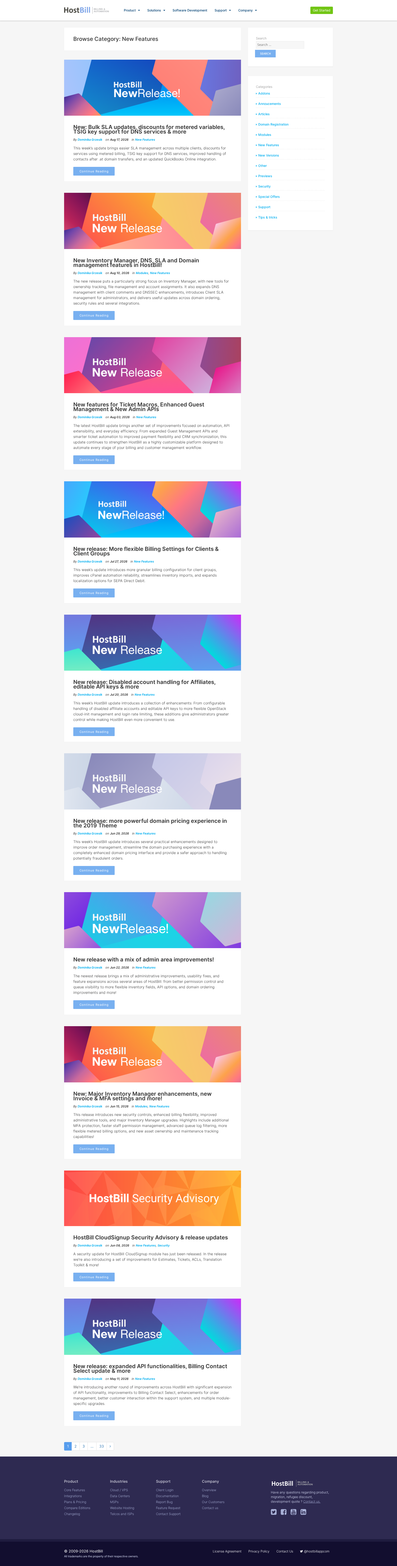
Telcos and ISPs (122, 1514)
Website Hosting (122, 1508)
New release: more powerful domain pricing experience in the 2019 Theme (150, 823)
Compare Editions (77, 1508)
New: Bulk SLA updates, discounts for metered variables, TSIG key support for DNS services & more (149, 129)
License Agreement (227, 1551)
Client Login (164, 1490)
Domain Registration (273, 124)
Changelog (72, 1514)
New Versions (268, 155)
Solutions (154, 10)
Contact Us (284, 1551)
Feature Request (168, 1508)
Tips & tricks (267, 217)
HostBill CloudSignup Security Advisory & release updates (150, 1237)
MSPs (114, 1502)
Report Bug (164, 1502)
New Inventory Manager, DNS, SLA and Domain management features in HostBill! (136, 262)
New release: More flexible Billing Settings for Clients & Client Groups (146, 551)
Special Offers (269, 197)
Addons (264, 93)
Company (245, 10)
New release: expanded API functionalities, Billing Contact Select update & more (150, 1368)
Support (221, 10)
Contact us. (311, 1501)
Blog (205, 1496)
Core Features (74, 1490)
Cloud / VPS (119, 1490)
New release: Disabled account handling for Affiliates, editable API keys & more (144, 684)
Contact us (210, 1508)
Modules (142, 273)
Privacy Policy (258, 1551)
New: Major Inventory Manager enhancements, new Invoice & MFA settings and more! (142, 1096)
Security (164, 1245)
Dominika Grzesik (90, 139)
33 (101, 1446)
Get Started (321, 10)
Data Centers (120, 1496)
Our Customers (213, 1502)
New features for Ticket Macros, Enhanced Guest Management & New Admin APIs (138, 406)
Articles (264, 114)
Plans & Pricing (75, 1502)
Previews (265, 176)
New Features (145, 139)
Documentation (167, 1496)
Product (130, 10)
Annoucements (269, 104)
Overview (209, 1490)
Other (262, 166)
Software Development (190, 10)
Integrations (73, 1496)
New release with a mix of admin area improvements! (143, 959)
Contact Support (168, 1514)
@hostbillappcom (316, 1551)
